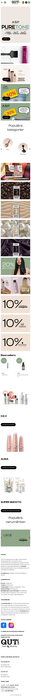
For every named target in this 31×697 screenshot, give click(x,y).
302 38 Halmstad (5, 676)
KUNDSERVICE (5, 579)
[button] (1, 149)
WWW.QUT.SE (5, 637)
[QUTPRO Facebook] (3, 627)
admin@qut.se (14, 589)
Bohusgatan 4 (4, 674)
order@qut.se (23, 590)
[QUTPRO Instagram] (11, 627)
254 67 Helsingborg (6, 666)
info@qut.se (9, 583)
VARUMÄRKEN (5, 599)
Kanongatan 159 (7, 665)
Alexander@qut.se (19, 594)
